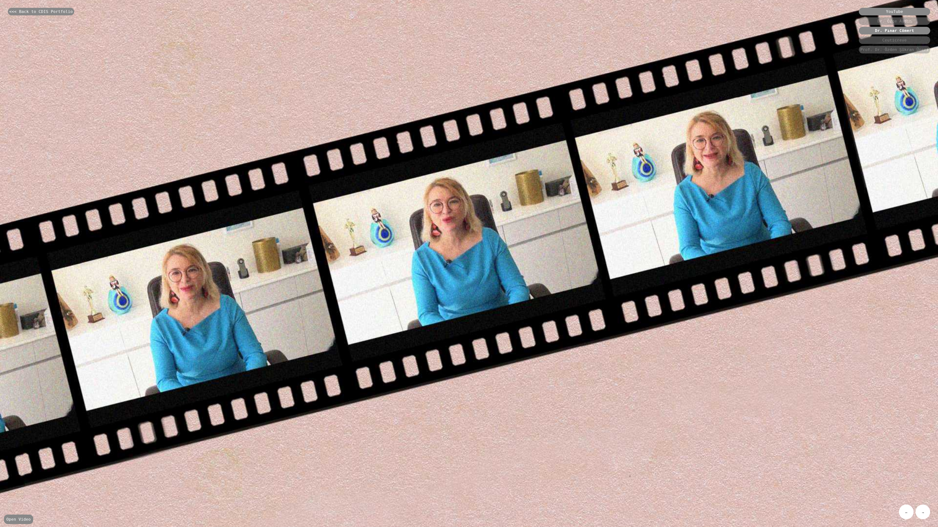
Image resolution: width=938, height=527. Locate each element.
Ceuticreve (894, 40)
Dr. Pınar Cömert (894, 30)
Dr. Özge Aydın (894, 21)
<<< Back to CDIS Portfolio (41, 11)
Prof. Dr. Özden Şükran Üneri (894, 49)
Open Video (18, 519)
